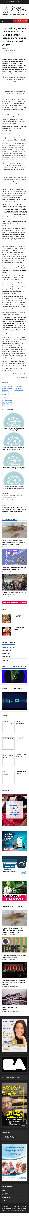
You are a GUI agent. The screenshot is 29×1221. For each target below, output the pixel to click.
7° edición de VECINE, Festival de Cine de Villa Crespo (14, 956)
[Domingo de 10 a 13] (8, 743)
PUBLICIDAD (6, 657)
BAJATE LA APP (22, 21)
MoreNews (14, 1211)
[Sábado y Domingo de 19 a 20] (8, 727)
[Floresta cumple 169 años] (8, 777)
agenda (4, 1200)
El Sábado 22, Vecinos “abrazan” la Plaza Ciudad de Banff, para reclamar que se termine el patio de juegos (7, 389)
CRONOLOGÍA (6, 650)
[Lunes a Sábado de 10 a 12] (8, 760)
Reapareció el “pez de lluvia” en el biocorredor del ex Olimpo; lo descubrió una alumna (13, 542)
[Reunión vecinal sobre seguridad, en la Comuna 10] (14, 582)
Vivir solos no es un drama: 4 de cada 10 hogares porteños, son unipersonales (15, 810)
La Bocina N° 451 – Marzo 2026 (19, 616)
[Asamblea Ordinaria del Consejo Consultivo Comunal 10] (14, 557)
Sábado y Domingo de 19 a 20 (21, 723)
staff (3, 1191)
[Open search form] (10, 20)
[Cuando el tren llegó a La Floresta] (14, 997)
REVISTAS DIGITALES (8, 647)
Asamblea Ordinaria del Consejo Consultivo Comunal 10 (14, 569)
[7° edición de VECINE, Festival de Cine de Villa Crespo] (14, 945)
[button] (2, 21)
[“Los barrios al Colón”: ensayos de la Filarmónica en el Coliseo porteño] (14, 970)
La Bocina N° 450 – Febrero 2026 (19, 628)
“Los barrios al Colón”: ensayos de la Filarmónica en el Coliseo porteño (13, 982)
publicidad (5, 1194)
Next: (14, 508)
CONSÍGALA (6, 653)
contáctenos (6, 1197)
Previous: (14, 498)
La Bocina (5, 48)
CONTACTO (6, 660)
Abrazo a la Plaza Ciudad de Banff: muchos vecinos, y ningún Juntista (19, 387)
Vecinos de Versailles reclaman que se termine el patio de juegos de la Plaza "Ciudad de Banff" (7, 401)
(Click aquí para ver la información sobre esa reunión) (14, 159)
